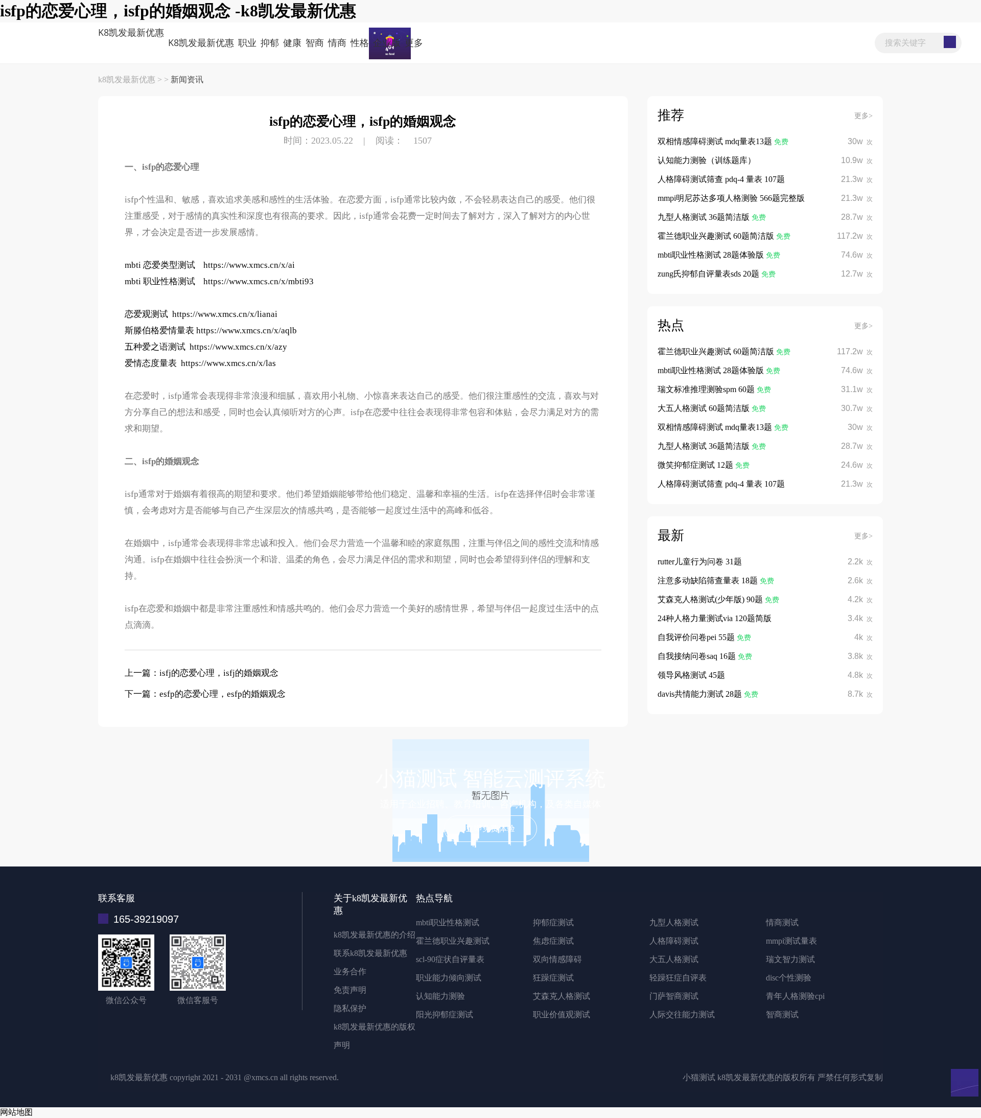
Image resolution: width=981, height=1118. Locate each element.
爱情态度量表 (151, 363)
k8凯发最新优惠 (131, 32)
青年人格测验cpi (795, 996)
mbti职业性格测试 (447, 922)
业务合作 (350, 971)
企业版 (387, 42)
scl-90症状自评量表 (450, 959)
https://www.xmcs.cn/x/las (228, 363)
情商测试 (782, 922)
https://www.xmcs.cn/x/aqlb (246, 330)
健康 (292, 42)
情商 (337, 42)
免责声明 (350, 990)
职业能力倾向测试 (448, 977)
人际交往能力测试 (682, 1014)
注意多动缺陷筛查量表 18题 (709, 580)
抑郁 (270, 42)
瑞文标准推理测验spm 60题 (707, 389)
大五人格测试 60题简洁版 (705, 408)
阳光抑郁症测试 (444, 1014)
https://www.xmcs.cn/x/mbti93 (258, 281)
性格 (360, 42)
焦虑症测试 (553, 941)
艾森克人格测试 (561, 996)
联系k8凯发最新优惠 (370, 953)
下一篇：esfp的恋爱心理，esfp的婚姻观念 (205, 694)
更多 (414, 42)
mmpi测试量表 (791, 941)
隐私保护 (350, 1008)
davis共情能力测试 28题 (701, 694)
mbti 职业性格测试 (160, 281)
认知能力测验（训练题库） (707, 160)
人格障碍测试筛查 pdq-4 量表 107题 (721, 179)
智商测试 (782, 1014)
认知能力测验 (440, 996)
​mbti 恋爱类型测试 (160, 265)
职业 (247, 42)
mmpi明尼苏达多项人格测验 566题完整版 (731, 198)
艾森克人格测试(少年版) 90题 (711, 599)
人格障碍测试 (673, 941)
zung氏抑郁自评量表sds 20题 (709, 273)
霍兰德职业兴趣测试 (452, 941)
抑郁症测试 (553, 922)
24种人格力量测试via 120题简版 (715, 618)
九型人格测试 (673, 922)
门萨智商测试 (673, 996)
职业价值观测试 (561, 1014)
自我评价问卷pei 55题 (697, 637)
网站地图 (16, 1112)
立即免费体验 (490, 828)
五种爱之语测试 (155, 347)
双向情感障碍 (557, 959)
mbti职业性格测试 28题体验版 (712, 254)
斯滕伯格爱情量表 (159, 330)
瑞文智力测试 (790, 959)
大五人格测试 (673, 959)
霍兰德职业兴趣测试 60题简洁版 (717, 236)
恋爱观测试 (146, 314)
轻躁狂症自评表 (678, 977)
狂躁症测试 (553, 977)
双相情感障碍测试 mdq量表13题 (716, 141)
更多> (863, 116)
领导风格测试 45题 (691, 675)
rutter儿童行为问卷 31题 (700, 561)
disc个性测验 (788, 977)
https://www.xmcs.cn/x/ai (249, 265)
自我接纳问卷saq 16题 (698, 656)
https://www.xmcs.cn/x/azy (238, 347)
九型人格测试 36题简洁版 (705, 217)
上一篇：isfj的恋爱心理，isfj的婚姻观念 (201, 673)
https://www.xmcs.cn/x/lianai (224, 314)
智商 (315, 42)
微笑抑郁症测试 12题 (696, 465)
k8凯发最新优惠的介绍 (374, 934)
